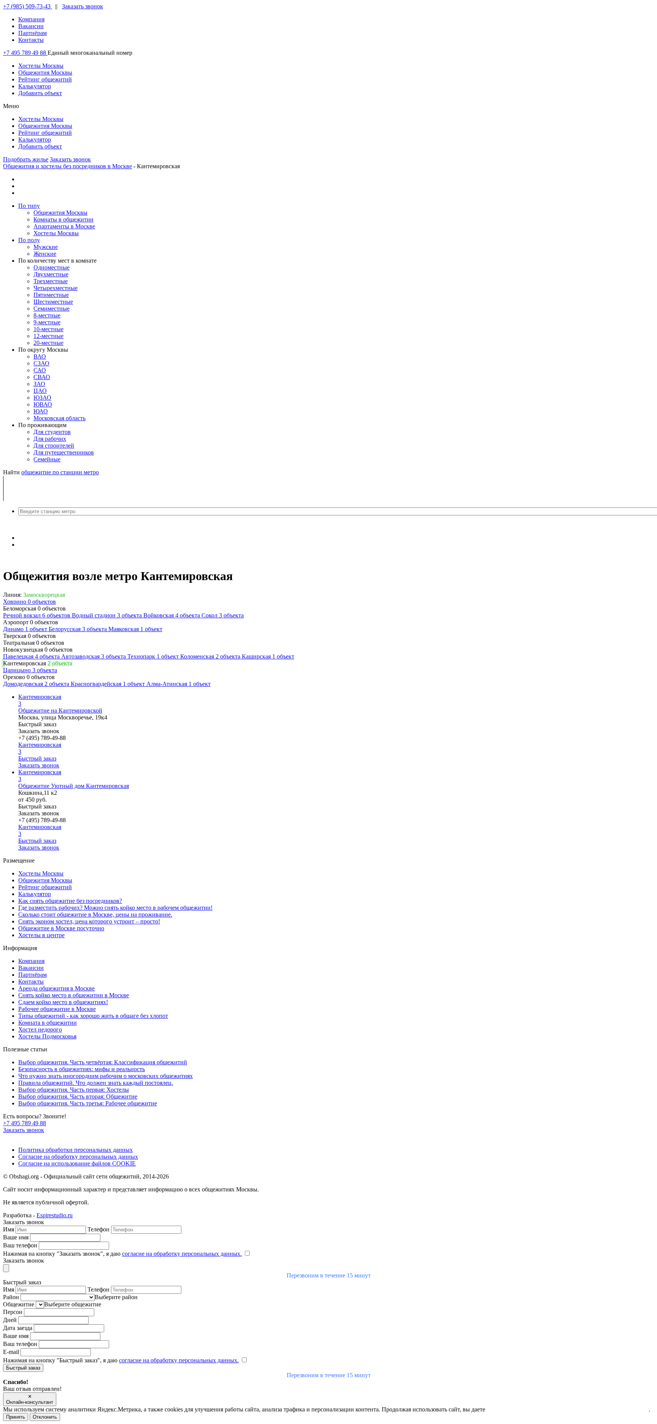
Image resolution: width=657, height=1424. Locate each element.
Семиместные (51, 308)
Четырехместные (55, 288)
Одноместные (51, 267)
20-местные (48, 343)
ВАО (39, 356)
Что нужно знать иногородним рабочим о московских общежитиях (105, 1076)
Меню (11, 106)
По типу (29, 206)
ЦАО (40, 390)
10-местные (48, 329)
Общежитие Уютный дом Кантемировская (73, 786)
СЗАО (41, 363)
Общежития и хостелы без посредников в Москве (67, 166)
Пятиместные (51, 295)
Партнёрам (32, 33)
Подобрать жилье (25, 159)
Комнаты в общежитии (63, 219)
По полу (29, 240)
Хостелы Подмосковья (47, 1036)
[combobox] (328, 511)
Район (12, 1297)
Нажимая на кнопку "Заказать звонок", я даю (122, 1253)
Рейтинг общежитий (45, 887)
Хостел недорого (40, 1029)
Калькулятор (34, 894)
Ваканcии (31, 26)
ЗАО (39, 384)
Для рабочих (49, 438)
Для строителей (53, 445)
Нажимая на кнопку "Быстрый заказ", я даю (121, 1360)
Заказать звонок (82, 6)
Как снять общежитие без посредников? (70, 901)
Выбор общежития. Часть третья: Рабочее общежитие (87, 1103)
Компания (31, 19)
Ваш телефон (21, 1245)
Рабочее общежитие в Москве (57, 1009)
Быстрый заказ (37, 724)
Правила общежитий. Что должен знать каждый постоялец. (95, 1083)
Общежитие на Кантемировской (60, 710)
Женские (44, 253)
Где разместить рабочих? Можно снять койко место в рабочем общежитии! (115, 907)
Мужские (45, 247)
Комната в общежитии (47, 1022)
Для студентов (52, 432)
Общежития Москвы (60, 212)
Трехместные (50, 281)
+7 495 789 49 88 (25, 52)
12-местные (48, 336)
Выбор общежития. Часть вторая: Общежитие (77, 1096)
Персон (13, 1312)
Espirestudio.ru (54, 1215)
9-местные (46, 322)
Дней (10, 1320)
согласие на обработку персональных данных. (182, 1253)
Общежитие (19, 1304)
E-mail (12, 1352)
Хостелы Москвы (56, 233)
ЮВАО (42, 404)
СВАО (41, 377)
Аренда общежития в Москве (56, 988)
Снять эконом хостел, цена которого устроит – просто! (89, 921)
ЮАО (40, 411)
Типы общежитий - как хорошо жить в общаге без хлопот (93, 1016)
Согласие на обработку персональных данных (78, 1156)
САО (39, 370)
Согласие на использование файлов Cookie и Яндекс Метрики (568, 1409)
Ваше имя (16, 1237)
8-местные (46, 315)
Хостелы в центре (41, 935)
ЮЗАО (42, 397)
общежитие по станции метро (60, 472)
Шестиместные (53, 301)
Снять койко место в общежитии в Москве (73, 995)
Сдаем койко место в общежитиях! (63, 1002)
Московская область (59, 418)
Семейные (46, 459)
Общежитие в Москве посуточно (61, 928)
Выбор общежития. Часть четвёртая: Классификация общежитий (102, 1062)
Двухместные (50, 274)
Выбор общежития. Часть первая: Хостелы (73, 1089)
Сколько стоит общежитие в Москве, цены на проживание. (95, 914)
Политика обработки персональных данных (75, 1150)
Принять (15, 1417)
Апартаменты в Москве (64, 226)
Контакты (31, 40)
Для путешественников (63, 452)
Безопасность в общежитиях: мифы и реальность (81, 1069)
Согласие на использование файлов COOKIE (77, 1163)
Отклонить (45, 1417)
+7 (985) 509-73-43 (27, 6)
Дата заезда (18, 1328)
